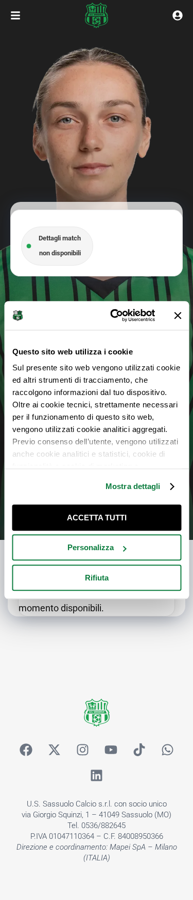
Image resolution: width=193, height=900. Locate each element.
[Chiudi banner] (177, 315)
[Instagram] (82, 750)
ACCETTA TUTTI (97, 517)
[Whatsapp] (167, 750)
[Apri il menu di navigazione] (15, 15)
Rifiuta (97, 577)
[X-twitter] (54, 750)
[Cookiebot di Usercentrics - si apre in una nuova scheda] (115, 315)
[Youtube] (111, 750)
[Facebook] (26, 750)
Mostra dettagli (133, 486)
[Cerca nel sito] (177, 15)
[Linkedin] (97, 776)
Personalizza (90, 547)
